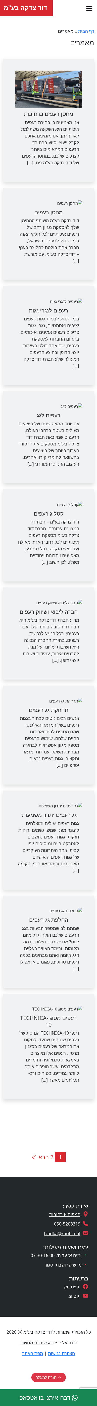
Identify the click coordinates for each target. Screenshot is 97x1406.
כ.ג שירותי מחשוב (36, 1343)
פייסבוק (71, 1287)
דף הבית (86, 31)
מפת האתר (32, 1353)
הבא (43, 1157)
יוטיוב (73, 1296)
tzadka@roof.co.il (62, 1233)
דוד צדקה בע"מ (26, 7)
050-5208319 (67, 1224)
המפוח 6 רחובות (64, 1214)
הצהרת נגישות (61, 1353)
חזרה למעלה (47, 1377)
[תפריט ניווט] (89, 8)
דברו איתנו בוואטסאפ (45, 1398)
